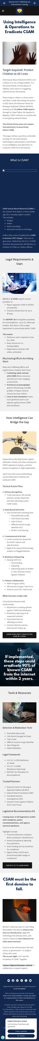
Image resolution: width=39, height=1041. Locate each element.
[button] (3, 11)
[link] (19, 11)
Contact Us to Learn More (17, 865)
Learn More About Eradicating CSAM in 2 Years (19, 635)
